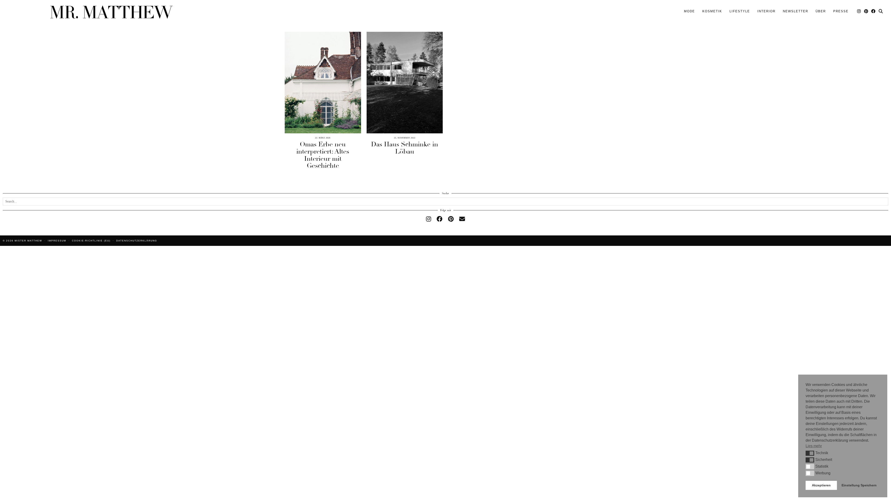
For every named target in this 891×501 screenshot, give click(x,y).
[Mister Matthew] (111, 12)
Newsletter (795, 11)
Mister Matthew (28, 240)
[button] (810, 453)
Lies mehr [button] (814, 446)
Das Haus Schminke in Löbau (404, 147)
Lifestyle (740, 11)
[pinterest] (451, 219)
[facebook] (439, 219)
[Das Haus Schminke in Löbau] (405, 82)
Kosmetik (712, 11)
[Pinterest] (866, 11)
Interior (766, 11)
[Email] (462, 219)
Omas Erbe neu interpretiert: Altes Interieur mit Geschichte (322, 155)
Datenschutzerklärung (136, 240)
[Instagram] (859, 11)
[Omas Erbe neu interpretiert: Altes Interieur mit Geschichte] (323, 82)
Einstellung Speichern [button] (859, 485)
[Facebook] (873, 11)
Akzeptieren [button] (821, 485)
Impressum (57, 240)
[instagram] (428, 219)
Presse (841, 11)
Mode (689, 11)
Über (821, 11)
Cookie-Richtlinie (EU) (91, 240)
